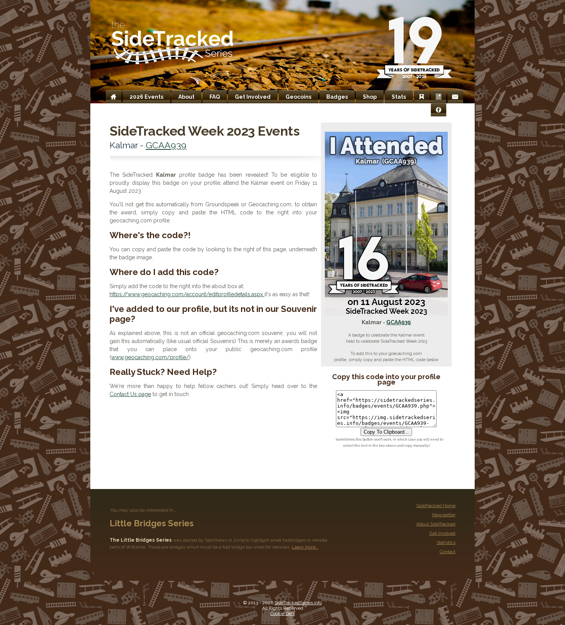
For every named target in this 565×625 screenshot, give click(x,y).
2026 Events (146, 97)
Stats (399, 97)
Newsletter (443, 514)
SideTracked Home (435, 505)
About (186, 97)
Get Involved (253, 97)
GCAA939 (398, 322)
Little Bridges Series (152, 523)
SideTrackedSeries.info (298, 602)
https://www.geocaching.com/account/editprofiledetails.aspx (187, 294)
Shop (370, 97)
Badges (337, 97)
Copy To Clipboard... (386, 432)
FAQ (214, 97)
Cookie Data (282, 613)
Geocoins (298, 97)
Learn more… (305, 547)
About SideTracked (435, 524)
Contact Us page (130, 394)
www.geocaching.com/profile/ (150, 357)
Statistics (446, 542)
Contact (447, 551)
